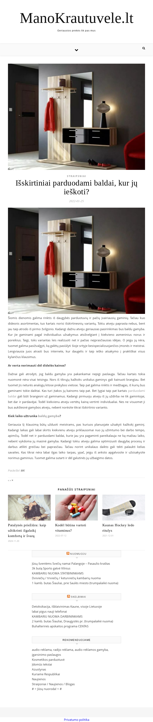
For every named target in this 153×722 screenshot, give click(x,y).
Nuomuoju (78, 554)
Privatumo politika (76, 720)
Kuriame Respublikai (46, 674)
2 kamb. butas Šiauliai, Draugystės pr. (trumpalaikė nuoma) (72, 621)
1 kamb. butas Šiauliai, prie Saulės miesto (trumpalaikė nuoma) (75, 583)
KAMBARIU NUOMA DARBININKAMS (57, 616)
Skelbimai (78, 597)
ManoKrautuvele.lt (76, 17)
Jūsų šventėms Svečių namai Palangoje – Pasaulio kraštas (71, 563)
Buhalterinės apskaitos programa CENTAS (60, 626)
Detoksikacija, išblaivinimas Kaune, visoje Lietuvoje (67, 606)
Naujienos (39, 679)
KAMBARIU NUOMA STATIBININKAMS (57, 573)
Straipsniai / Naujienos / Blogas (53, 684)
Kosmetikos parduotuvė (48, 660)
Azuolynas (39, 669)
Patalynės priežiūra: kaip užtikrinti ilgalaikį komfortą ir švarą (27, 530)
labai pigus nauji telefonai (49, 611)
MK (23, 470)
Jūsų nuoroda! (46, 689)
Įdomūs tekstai (42, 664)
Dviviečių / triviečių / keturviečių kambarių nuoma (66, 578)
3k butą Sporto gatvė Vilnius (51, 568)
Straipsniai (76, 176)
